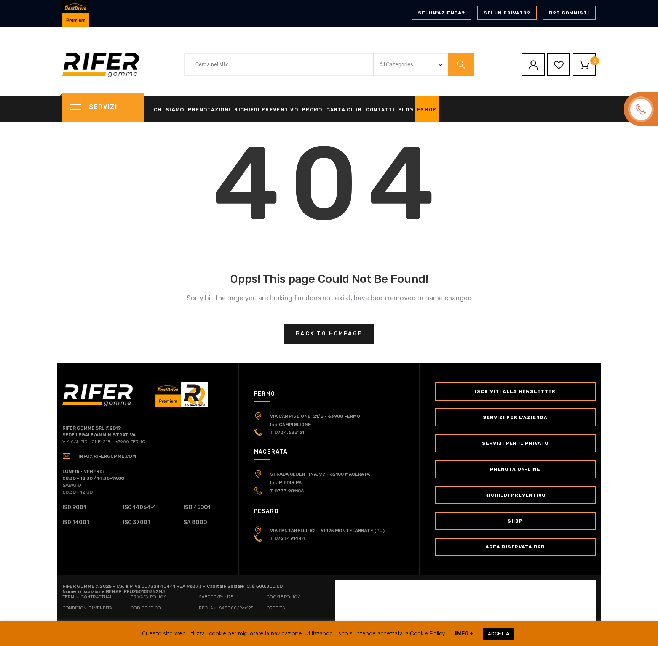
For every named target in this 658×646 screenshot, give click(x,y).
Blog (405, 109)
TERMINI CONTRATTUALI (88, 597)
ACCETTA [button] (498, 633)
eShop (427, 109)
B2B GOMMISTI (569, 13)
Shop (515, 521)
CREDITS (276, 608)
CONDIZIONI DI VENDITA (87, 608)
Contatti (380, 109)
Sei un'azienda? (441, 13)
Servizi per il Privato (515, 443)
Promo (312, 109)
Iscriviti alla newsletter (515, 391)
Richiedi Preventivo (266, 109)
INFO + (464, 633)
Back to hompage (329, 333)
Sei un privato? (507, 13)
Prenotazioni (209, 109)
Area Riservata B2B (515, 547)
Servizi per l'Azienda (515, 417)
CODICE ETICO (146, 608)
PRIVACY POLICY (148, 597)
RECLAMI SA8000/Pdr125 (226, 608)
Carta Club (344, 109)
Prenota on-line (515, 469)
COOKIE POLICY (283, 597)
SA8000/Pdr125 (216, 597)
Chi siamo (169, 109)
